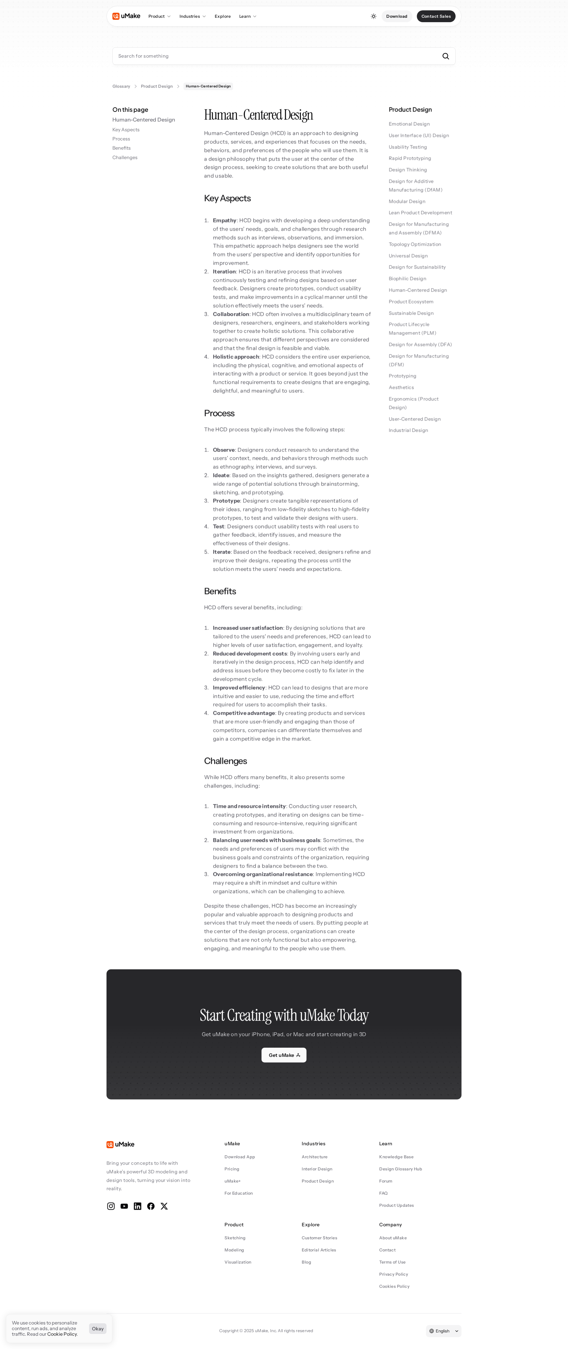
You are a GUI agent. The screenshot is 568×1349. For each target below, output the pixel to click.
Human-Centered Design (143, 120)
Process (121, 139)
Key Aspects (126, 129)
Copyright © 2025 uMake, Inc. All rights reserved (266, 1330)
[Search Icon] (284, 56)
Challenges (125, 157)
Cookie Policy (62, 1334)
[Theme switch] (373, 16)
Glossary (121, 86)
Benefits (121, 148)
